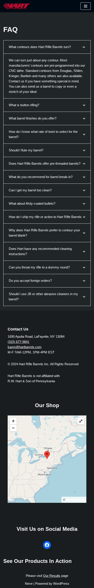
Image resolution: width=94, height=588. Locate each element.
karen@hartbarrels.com (25, 347)
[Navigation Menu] (85, 6)
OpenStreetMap (75, 499)
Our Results (51, 576)
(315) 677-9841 (18, 342)
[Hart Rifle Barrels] (16, 6)
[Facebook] (47, 545)
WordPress (61, 583)
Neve (29, 583)
